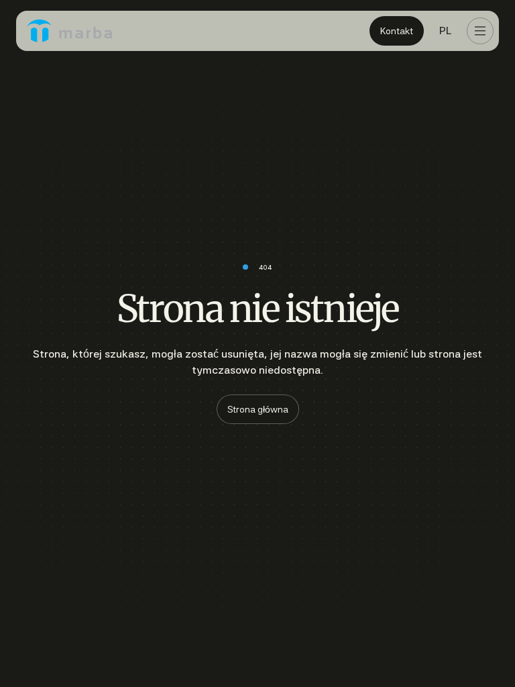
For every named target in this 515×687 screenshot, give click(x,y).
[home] (69, 30)
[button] (445, 31)
